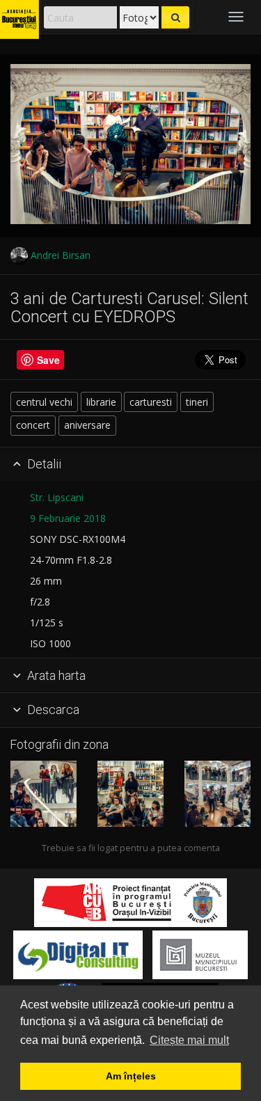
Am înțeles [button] (131, 1076)
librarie (101, 402)
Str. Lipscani (57, 497)
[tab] (130, 465)
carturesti (150, 402)
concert (33, 424)
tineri (197, 402)
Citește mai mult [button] (189, 1040)
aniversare (87, 424)
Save (48, 360)
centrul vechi (44, 402)
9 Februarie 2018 (68, 518)
